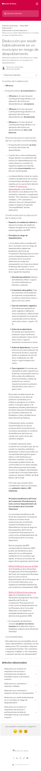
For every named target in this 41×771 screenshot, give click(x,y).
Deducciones (6, 28)
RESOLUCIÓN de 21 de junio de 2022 (23, 566)
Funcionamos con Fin (22, 764)
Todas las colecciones (10, 26)
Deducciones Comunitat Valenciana (14, 30)
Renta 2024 (24, 26)
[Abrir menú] (37, 4)
